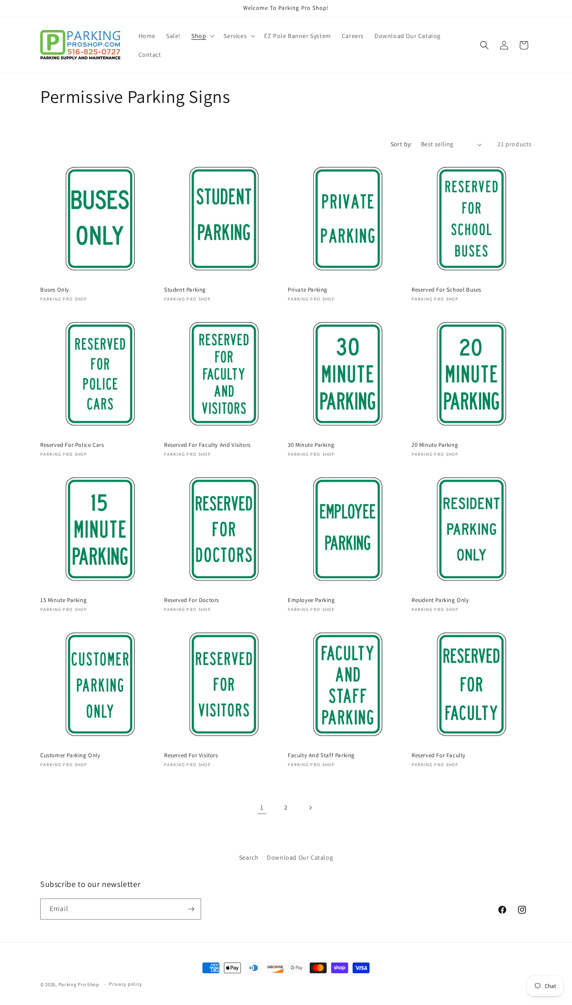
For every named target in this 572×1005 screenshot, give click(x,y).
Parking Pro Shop (79, 984)
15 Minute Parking (63, 600)
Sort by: (401, 144)
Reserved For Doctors (191, 600)
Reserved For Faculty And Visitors (207, 445)
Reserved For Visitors (191, 755)
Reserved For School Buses (446, 289)
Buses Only (54, 289)
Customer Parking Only (70, 755)
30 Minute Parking (311, 445)
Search (249, 857)
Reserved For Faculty (439, 755)
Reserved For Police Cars (72, 445)
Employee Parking (311, 600)
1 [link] (262, 807)
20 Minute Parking (435, 445)
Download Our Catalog (300, 857)
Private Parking (308, 289)
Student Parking (185, 289)
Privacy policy (125, 984)
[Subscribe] (191, 909)
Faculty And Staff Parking (321, 755)
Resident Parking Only (440, 600)
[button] (202, 35)
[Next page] (310, 808)
